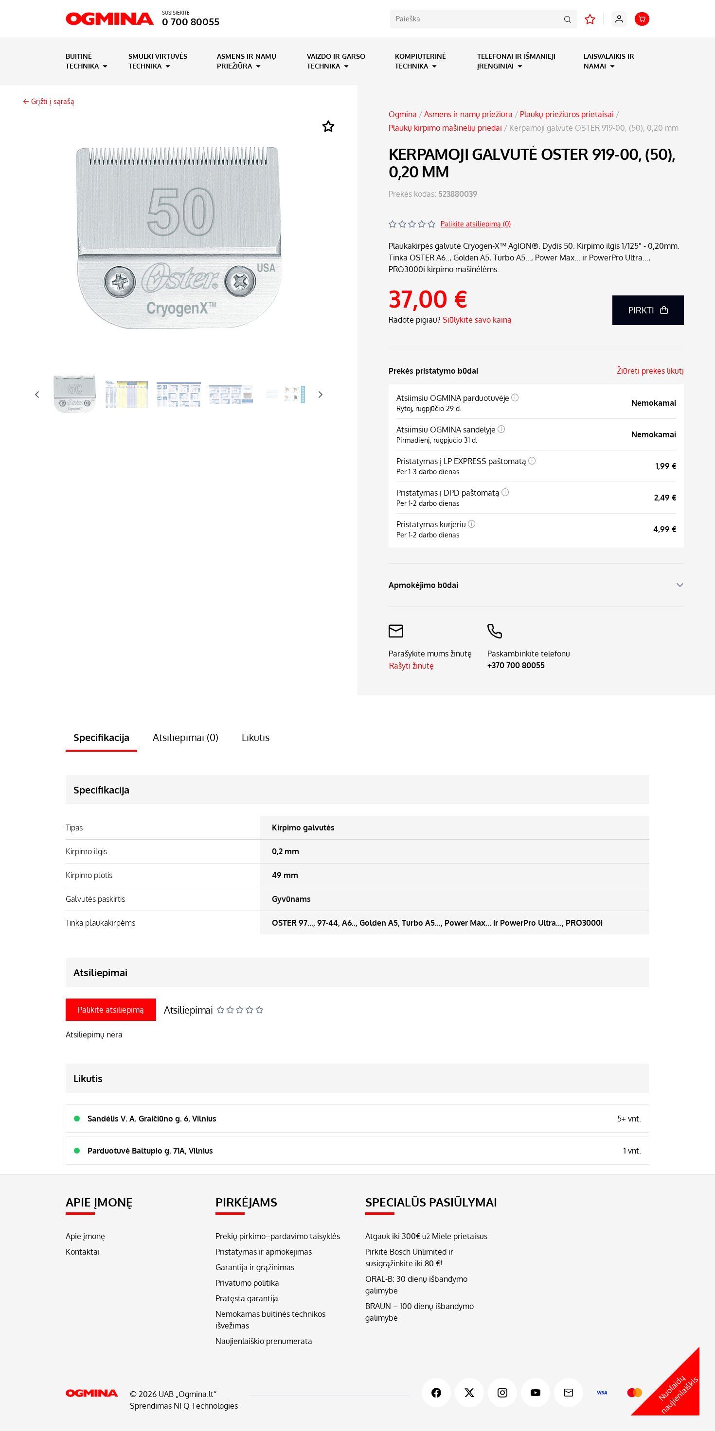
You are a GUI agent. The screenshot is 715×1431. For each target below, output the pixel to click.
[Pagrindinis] (92, 1393)
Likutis (255, 737)
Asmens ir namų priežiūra (246, 61)
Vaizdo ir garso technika (336, 61)
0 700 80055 (190, 21)
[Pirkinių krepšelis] (642, 19)
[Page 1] (75, 394)
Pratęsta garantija (246, 1298)
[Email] (568, 1392)
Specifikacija (101, 737)
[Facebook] (436, 1392)
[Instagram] (502, 1392)
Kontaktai (83, 1252)
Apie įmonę (85, 1236)
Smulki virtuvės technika (157, 61)
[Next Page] (320, 394)
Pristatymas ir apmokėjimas (263, 1252)
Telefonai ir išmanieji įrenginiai (516, 61)
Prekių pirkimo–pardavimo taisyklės (277, 1236)
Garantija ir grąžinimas (254, 1267)
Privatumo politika (247, 1283)
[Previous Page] (37, 394)
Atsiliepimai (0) (185, 737)
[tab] (75, 394)
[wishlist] (590, 19)
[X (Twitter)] (469, 1392)
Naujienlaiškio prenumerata (263, 1341)
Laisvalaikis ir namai (609, 61)
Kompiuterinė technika (420, 61)
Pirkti (641, 310)
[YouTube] (535, 1392)
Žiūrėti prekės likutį (650, 371)
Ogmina (403, 114)
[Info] (515, 398)
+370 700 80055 (516, 665)
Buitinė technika (83, 61)
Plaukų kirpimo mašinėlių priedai (445, 128)
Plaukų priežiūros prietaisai (567, 114)
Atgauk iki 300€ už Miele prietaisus (426, 1236)
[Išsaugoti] (328, 127)
